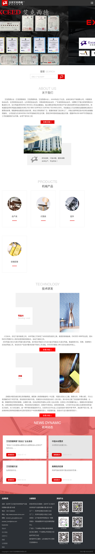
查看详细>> (47, 122)
